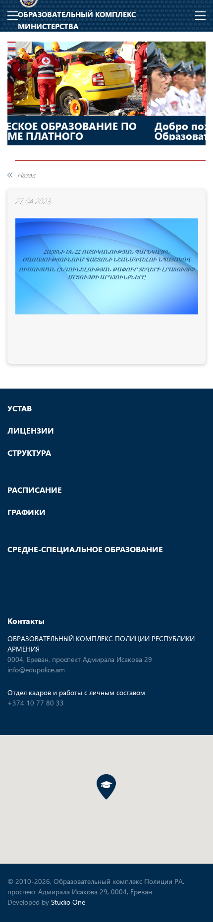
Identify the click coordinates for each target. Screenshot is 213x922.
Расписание (34, 490)
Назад (26, 175)
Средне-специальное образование (85, 549)
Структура (29, 453)
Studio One (68, 902)
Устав (19, 408)
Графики (26, 512)
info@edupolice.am (36, 669)
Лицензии (30, 431)
